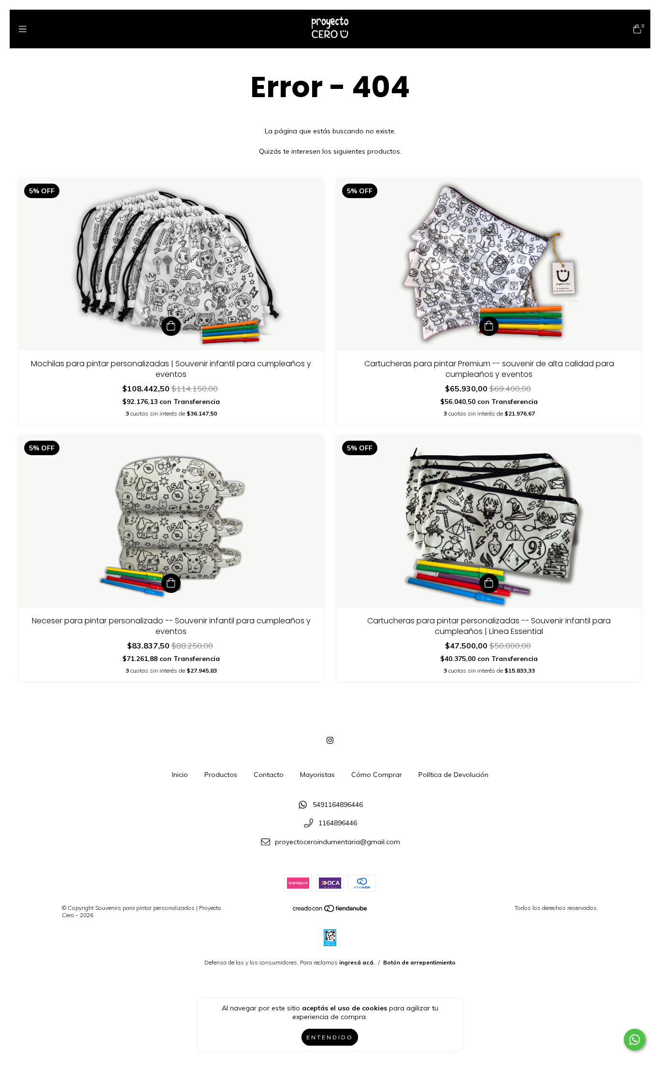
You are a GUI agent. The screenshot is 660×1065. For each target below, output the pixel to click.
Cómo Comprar (376, 774)
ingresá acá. (357, 962)
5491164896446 (338, 804)
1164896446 (337, 823)
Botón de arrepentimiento (419, 962)
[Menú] (23, 29)
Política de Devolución (453, 774)
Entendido (329, 1037)
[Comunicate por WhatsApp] (635, 1040)
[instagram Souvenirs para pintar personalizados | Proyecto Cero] (330, 740)
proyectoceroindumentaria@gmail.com (337, 841)
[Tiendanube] (330, 910)
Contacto (269, 774)
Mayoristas (317, 774)
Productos (220, 774)
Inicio (180, 774)
